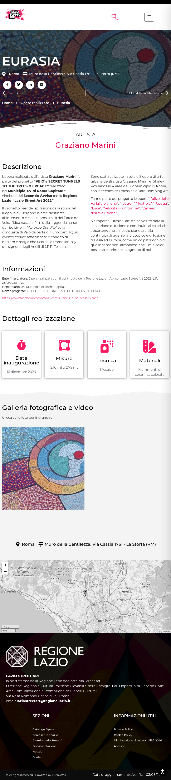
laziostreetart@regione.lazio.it (43, 701)
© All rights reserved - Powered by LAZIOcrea (36, 774)
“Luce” (96, 208)
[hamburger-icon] (149, 17)
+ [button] (5, 565)
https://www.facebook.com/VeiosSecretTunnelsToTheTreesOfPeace (50, 298)
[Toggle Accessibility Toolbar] (162, 771)
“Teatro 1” (127, 203)
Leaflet (166, 631)
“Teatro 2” (144, 203)
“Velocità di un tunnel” (121, 208)
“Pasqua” (160, 203)
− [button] (5, 571)
